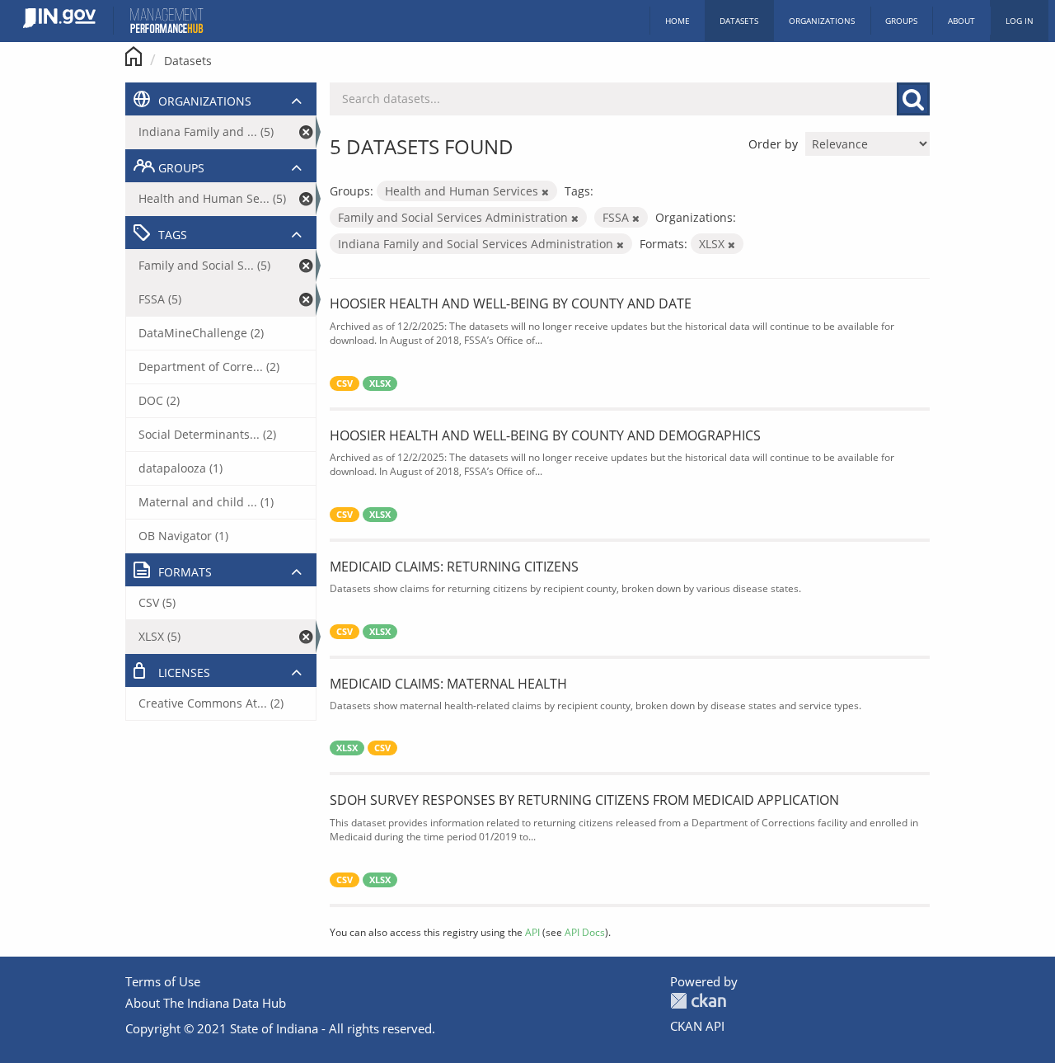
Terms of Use (162, 981)
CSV (344, 383)
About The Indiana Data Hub (205, 1003)
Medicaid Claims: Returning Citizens (454, 566)
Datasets (739, 20)
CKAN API (697, 1026)
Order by (773, 144)
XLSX (380, 383)
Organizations (822, 20)
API (532, 931)
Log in (1020, 20)
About (961, 20)
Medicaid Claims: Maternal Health (448, 684)
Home (677, 20)
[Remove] (545, 192)
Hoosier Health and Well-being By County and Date (511, 303)
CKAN (698, 1000)
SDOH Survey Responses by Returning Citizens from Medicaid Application (584, 800)
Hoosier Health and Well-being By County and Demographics (545, 435)
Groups (901, 20)
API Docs (585, 931)
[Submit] (913, 98)
